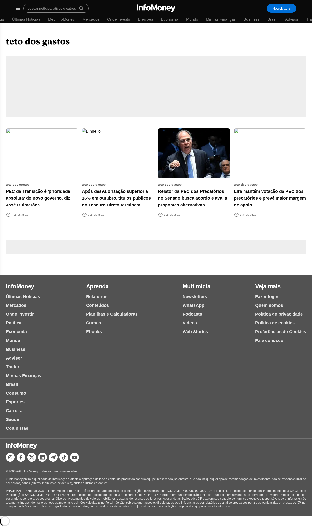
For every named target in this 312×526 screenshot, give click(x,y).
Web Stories (195, 331)
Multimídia (196, 286)
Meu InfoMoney (61, 19)
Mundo (192, 19)
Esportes (15, 401)
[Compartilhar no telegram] (53, 457)
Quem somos (269, 305)
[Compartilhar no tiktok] (63, 457)
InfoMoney (20, 286)
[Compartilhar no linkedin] (42, 457)
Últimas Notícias (26, 19)
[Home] (156, 8)
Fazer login (266, 296)
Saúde (12, 419)
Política (13, 323)
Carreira (14, 410)
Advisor (291, 19)
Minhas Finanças (221, 19)
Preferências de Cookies (280, 331)
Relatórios (96, 296)
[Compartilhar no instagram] (10, 457)
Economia (169, 19)
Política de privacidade (279, 314)
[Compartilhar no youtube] (74, 457)
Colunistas (17, 428)
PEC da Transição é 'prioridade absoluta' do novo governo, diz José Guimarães (38, 198)
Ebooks (94, 331)
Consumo (16, 393)
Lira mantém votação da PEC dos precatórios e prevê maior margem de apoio (270, 198)
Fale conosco (269, 340)
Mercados (90, 19)
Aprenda (97, 286)
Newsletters (282, 8)
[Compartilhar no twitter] (31, 457)
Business (252, 19)
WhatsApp (193, 305)
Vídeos (190, 323)
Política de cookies (275, 323)
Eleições (145, 19)
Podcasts (192, 314)
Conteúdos (97, 305)
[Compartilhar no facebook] (21, 457)
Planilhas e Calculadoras (112, 314)
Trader (12, 366)
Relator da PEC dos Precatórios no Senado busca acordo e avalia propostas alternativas (192, 198)
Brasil (272, 19)
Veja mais (268, 286)
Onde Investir (118, 19)
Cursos (93, 323)
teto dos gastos (38, 41)
